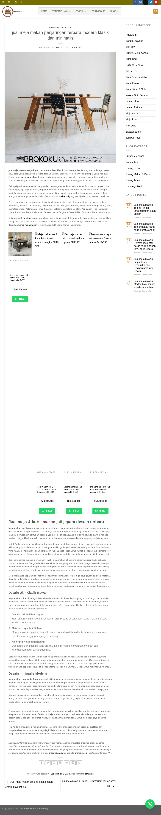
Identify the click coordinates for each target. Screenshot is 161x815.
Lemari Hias (132, 101)
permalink (89, 774)
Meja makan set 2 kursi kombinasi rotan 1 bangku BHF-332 (46, 489)
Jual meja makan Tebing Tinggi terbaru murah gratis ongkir (145, 209)
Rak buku (131, 125)
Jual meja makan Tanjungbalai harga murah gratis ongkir (144, 227)
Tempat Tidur (133, 137)
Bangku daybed (134, 41)
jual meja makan (29, 177)
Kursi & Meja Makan (137, 77)
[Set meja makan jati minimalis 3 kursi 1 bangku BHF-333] (20, 244)
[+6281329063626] (22, 2)
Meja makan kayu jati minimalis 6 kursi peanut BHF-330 (100, 489)
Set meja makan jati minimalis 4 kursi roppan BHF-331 (73, 489)
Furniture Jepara (135, 156)
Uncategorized (134, 186)
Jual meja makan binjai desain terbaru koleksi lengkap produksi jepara (143, 265)
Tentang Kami (60, 11)
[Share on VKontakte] (66, 762)
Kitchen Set (132, 71)
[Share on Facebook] (41, 762)
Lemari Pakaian (134, 107)
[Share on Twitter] (48, 762)
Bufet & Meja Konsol (137, 53)
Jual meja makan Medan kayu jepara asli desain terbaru (144, 284)
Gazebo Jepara (134, 65)
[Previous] (8, 375)
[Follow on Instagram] (140, 2)
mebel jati (64, 196)
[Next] (112, 375)
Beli (22, 299)
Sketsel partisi (133, 131)
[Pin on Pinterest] (60, 762)
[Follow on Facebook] (135, 2)
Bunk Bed (131, 59)
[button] (150, 804)
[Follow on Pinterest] (156, 2)
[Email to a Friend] (54, 762)
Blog (113, 11)
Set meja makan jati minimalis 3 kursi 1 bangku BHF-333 (19, 277)
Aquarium (131, 34)
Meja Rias (131, 119)
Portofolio (98, 11)
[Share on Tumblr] (79, 762)
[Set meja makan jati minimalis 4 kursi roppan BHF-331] (74, 350)
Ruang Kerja (133, 168)
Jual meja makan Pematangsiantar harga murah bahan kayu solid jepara (145, 244)
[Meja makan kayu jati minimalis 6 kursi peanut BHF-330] (100, 350)
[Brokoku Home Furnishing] (3, 2)
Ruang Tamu (133, 180)
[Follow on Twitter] (150, 2)
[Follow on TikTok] (145, 2)
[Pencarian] (155, 11)
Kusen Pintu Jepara (137, 95)
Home (44, 11)
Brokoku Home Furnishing (67, 47)
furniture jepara (30, 218)
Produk (79, 11)
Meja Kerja (132, 113)
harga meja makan (27, 225)
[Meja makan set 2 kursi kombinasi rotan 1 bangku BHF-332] (47, 350)
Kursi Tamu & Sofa (136, 89)
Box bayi (130, 47)
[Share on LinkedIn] (73, 762)
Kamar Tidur (132, 162)
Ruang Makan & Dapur (60, 28)
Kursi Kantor (132, 83)
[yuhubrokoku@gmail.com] (9, 2)
